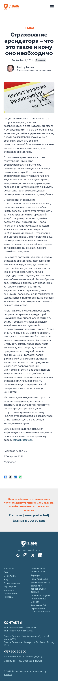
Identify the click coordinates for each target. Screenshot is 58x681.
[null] (5, 477)
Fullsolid (8, 674)
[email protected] (22, 439)
